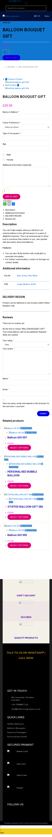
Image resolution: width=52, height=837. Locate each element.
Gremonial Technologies (39, 823)
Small (33, 284)
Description (10, 210)
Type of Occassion (12, 133)
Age (4, 144)
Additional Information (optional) (17, 165)
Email (6, 389)
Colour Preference (11, 122)
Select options (19, 447)
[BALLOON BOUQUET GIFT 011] (17, 88)
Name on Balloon (11, 112)
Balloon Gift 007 (17, 437)
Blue (19, 275)
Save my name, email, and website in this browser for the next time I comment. (26, 405)
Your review (9, 349)
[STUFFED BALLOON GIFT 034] (17, 82)
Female (9, 160)
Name (6, 378)
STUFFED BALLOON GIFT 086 (25, 506)
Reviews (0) (10, 219)
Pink (29, 275)
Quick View (27, 428)
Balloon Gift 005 (17, 535)
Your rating (8, 340)
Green (24, 275)
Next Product (11, 85)
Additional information (15, 213)
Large (19, 284)
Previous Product (15, 79)
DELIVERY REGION (13, 216)
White (34, 275)
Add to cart (11, 58)
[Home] (3, 67)
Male (8, 155)
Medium (26, 284)
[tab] (27, 210)
